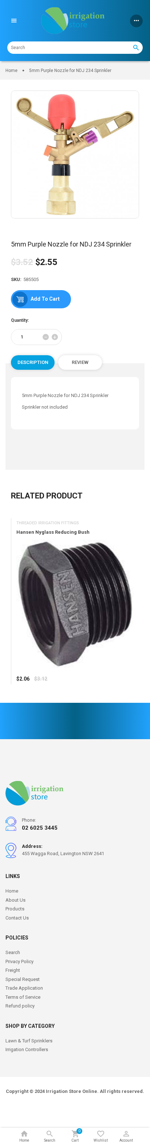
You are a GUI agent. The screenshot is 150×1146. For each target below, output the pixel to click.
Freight (12, 970)
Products (14, 908)
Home (11, 891)
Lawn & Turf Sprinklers (28, 1040)
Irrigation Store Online (71, 1091)
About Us (15, 900)
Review (80, 362)
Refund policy (20, 1006)
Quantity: (20, 320)
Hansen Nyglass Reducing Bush (53, 532)
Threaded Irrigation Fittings (47, 523)
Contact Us (17, 918)
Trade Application (24, 988)
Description (32, 362)
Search (12, 952)
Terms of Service (22, 997)
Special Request (22, 979)
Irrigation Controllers (26, 1049)
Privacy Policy (19, 961)
